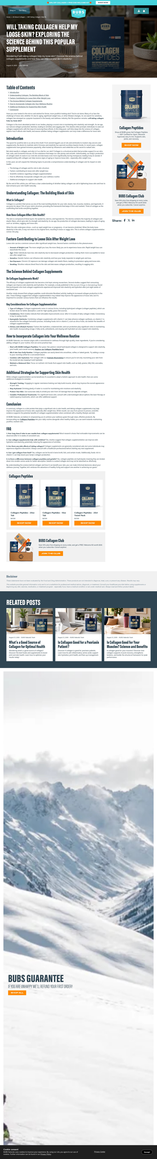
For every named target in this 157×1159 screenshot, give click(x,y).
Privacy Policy (45, 1154)
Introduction (14, 92)
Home (8, 17)
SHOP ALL (17, 993)
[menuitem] (12, 11)
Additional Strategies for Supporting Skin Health (28, 107)
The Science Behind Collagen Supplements (26, 101)
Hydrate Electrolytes (55, 357)
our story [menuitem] (22, 10)
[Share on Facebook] (124, 220)
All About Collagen (19, 17)
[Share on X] (129, 220)
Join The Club (50, 553)
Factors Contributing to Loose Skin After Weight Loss (30, 98)
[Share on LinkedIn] (133, 220)
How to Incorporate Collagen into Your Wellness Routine (31, 104)
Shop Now (24, 523)
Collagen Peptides (27, 419)
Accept (147, 1152)
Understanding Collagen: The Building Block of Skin (29, 95)
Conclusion (14, 110)
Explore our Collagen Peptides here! (49, 349)
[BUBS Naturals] (78, 13)
